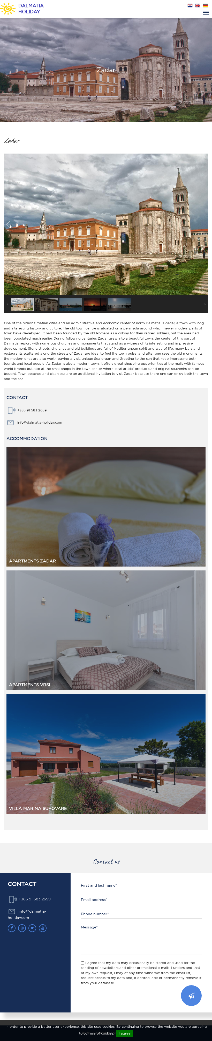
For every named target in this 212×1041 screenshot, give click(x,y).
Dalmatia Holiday (31, 8)
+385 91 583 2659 (32, 410)
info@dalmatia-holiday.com (39, 422)
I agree (125, 1033)
